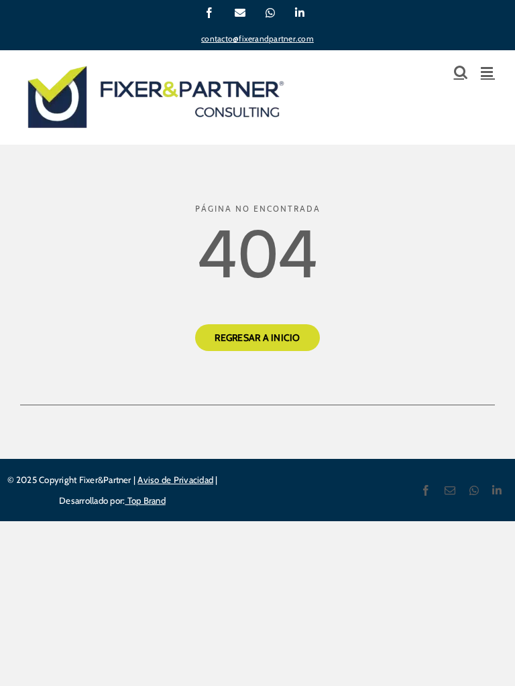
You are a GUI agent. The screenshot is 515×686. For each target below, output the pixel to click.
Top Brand (145, 500)
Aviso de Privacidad (175, 479)
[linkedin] (497, 490)
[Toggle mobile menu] (488, 72)
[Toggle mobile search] (460, 72)
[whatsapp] (474, 490)
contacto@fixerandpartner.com (257, 38)
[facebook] (425, 490)
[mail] (450, 490)
